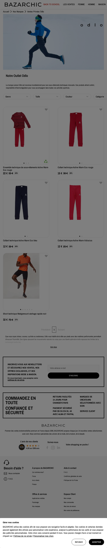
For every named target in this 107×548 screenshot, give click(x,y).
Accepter (96, 542)
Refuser (79, 542)
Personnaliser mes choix (43, 535)
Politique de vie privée (22, 535)
